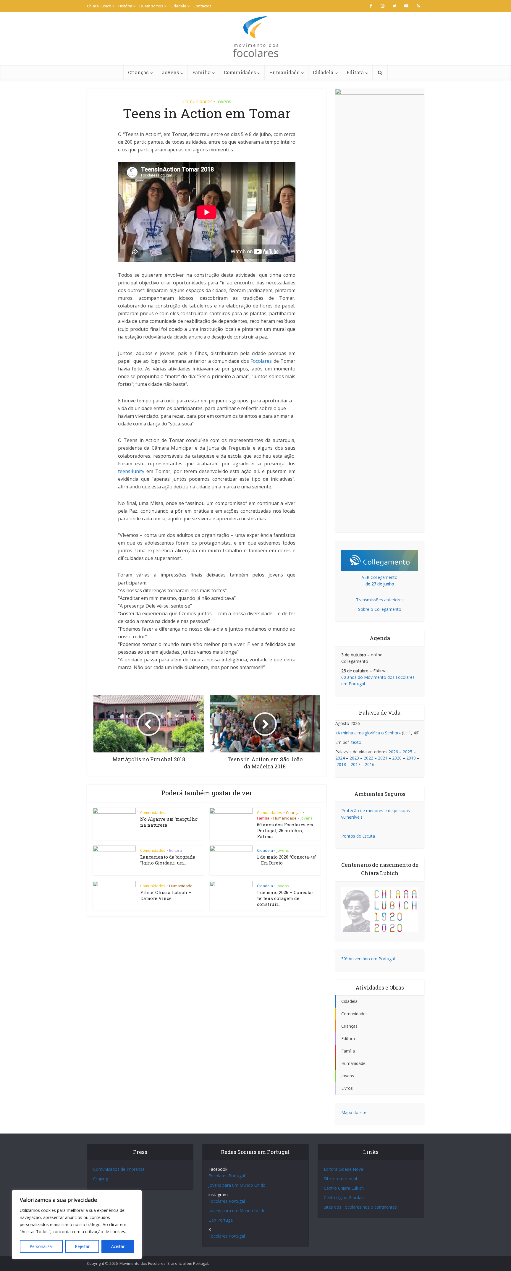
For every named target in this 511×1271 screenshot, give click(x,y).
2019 (411, 758)
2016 (369, 764)
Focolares (261, 361)
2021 (382, 758)
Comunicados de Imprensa (119, 1169)
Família (201, 72)
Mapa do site (353, 1112)
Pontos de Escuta (358, 836)
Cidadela (178, 6)
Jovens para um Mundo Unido (237, 1185)
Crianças (138, 72)
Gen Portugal (221, 1220)
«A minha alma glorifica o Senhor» (368, 733)
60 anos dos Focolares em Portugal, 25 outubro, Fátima (285, 831)
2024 (340, 758)
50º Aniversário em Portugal (368, 958)
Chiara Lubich (99, 6)
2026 (393, 751)
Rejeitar (82, 1246)
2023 (354, 758)
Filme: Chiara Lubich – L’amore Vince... (165, 895)
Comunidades (240, 72)
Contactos (202, 6)
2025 (407, 751)
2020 (397, 758)
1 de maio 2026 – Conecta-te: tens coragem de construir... (285, 898)
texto (356, 742)
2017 (355, 764)
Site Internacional (340, 1178)
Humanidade (284, 72)
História (125, 6)
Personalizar (41, 1246)
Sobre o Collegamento (379, 609)
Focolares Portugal (226, 1175)
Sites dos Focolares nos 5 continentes (360, 1207)
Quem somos (151, 6)
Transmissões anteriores (380, 600)
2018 (341, 764)
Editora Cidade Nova (343, 1169)
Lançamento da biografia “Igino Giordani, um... (167, 860)
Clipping (100, 1178)
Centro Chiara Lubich (344, 1188)
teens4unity (131, 471)
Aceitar (117, 1246)
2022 (368, 758)
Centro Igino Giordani (344, 1197)
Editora (355, 72)
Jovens (170, 72)
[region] (77, 1224)
